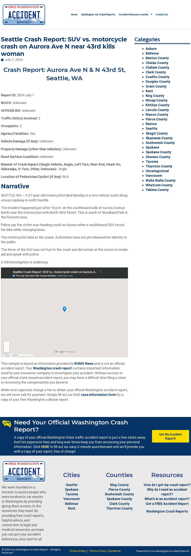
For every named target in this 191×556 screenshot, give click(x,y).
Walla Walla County (161, 180)
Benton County (157, 58)
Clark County (156, 72)
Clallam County (157, 67)
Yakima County (157, 190)
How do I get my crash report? (167, 485)
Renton (151, 124)
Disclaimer (114, 550)
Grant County (156, 86)
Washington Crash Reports (167, 511)
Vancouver (154, 175)
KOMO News (84, 363)
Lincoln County (157, 110)
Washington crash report (52, 368)
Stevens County (158, 157)
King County (155, 96)
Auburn (151, 49)
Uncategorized (157, 171)
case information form (98, 395)
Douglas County (158, 81)
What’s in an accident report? (167, 499)
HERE (45, 447)
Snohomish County (160, 143)
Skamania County (159, 138)
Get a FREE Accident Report (167, 504)
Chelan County (157, 63)
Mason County (157, 114)
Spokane (152, 147)
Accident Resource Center (133, 14)
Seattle (151, 128)
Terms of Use (97, 550)
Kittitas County (157, 105)
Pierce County (156, 119)
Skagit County (157, 133)
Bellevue (152, 53)
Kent (149, 91)
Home (74, 14)
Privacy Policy (78, 550)
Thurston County (159, 166)
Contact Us (162, 14)
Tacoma (152, 161)
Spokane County (158, 152)
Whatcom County (159, 185)
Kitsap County (156, 100)
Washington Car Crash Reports (98, 14)
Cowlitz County (157, 77)
